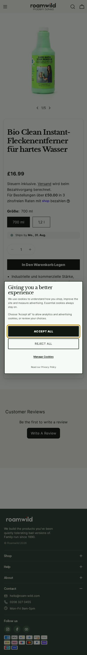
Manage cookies (43, 356)
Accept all (43, 331)
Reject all (43, 343)
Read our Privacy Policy (43, 367)
